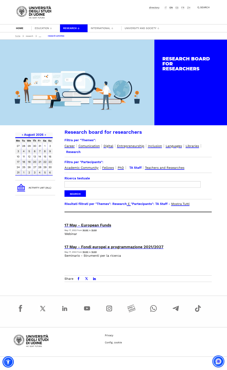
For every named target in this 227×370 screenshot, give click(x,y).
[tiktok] (198, 311)
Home (19, 28)
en (171, 7)
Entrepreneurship (130, 146)
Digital (108, 146)
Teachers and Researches (164, 168)
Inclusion (155, 146)
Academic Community (81, 168)
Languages (174, 146)
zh (188, 7)
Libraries (192, 146)
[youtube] (87, 311)
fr (182, 7)
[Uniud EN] (33, 12)
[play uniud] (131, 311)
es (176, 7)
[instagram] (109, 311)
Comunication (89, 146)
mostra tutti (180, 204)
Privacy (109, 335)
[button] (8, 362)
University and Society (140, 28)
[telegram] (176, 311)
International (100, 28)
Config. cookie (113, 342)
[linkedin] (65, 311)
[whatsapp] (153, 311)
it (166, 7)
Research (70, 28)
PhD (121, 168)
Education (42, 28)
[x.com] (43, 311)
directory (154, 7)
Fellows (108, 168)
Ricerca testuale (77, 178)
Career (69, 146)
